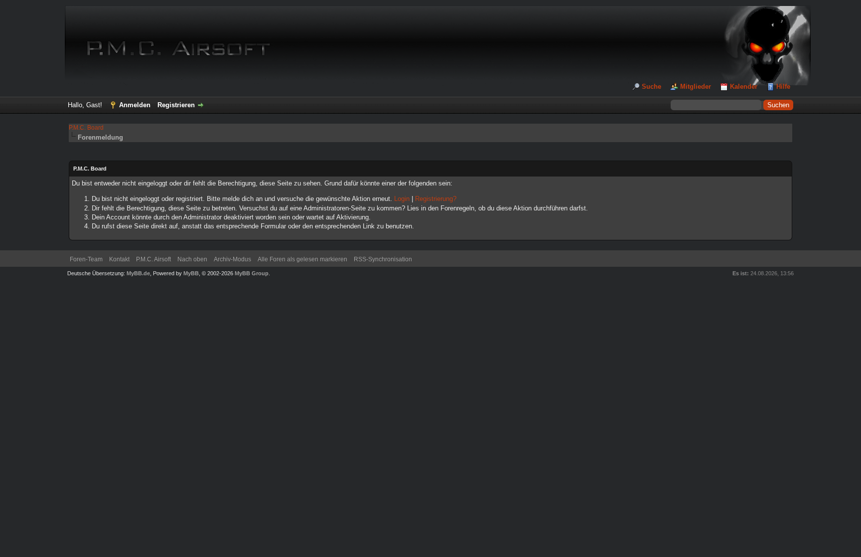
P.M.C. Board (86, 127)
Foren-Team (86, 259)
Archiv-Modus (232, 259)
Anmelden (134, 105)
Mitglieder (695, 86)
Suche (651, 86)
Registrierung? (435, 198)
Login (402, 198)
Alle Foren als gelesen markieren (302, 259)
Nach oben (192, 259)
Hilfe (783, 86)
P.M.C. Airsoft (153, 259)
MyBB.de (138, 273)
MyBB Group (252, 273)
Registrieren (176, 105)
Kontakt (119, 259)
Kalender (743, 86)
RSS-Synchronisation (383, 259)
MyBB (191, 273)
